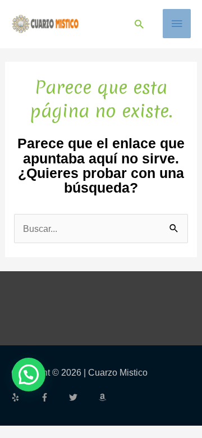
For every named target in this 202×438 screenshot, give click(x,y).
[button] (139, 24)
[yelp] (24, 397)
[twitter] (82, 397)
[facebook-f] (53, 397)
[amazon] (103, 397)
